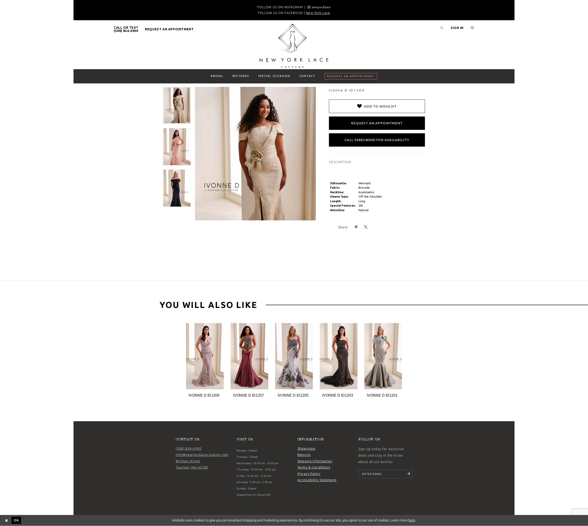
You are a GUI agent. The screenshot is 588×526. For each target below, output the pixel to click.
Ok (16, 520)
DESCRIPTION (340, 162)
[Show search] (441, 27)
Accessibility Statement (316, 480)
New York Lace (318, 13)
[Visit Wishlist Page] (472, 27)
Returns (304, 455)
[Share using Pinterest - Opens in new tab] (356, 227)
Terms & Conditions (313, 467)
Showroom (306, 448)
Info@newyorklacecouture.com (202, 455)
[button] (457, 27)
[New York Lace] (294, 46)
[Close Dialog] (7, 520)
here (411, 520)
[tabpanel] (205, 360)
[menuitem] (126, 29)
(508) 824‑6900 (188, 448)
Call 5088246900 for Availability (377, 140)
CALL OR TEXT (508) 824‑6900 (126, 29)
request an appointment (169, 29)
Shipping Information (314, 461)
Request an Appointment (377, 123)
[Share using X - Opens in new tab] (366, 227)
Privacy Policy (308, 474)
